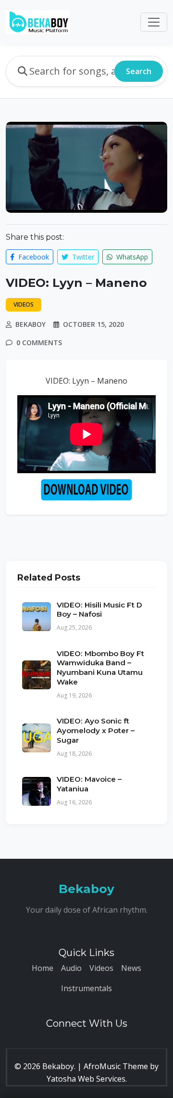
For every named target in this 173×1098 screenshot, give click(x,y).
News (131, 968)
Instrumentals (86, 988)
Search (138, 71)
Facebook (32, 256)
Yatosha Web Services (86, 1078)
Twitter (82, 256)
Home (42, 968)
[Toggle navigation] (153, 22)
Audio (71, 968)
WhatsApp (131, 256)
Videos (101, 968)
